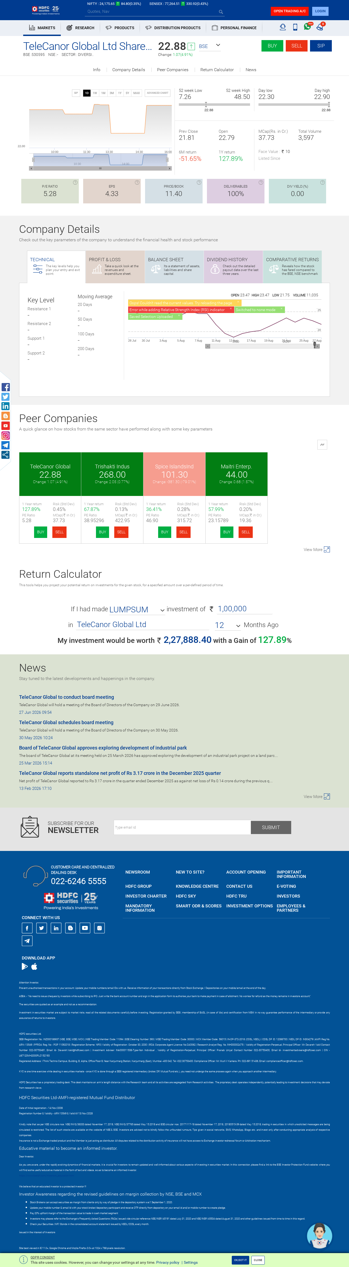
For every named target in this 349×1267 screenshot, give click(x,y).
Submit (271, 827)
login (320, 11)
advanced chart (157, 93)
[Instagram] (99, 928)
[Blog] (70, 928)
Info (96, 70)
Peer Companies (172, 70)
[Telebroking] (283, 27)
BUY (40, 532)
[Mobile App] (295, 27)
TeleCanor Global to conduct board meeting (66, 697)
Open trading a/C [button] (290, 11)
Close (258, 1260)
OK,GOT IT (240, 1260)
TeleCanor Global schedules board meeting (66, 722)
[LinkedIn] (56, 928)
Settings (191, 1262)
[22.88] (205, 104)
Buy (272, 46)
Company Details (128, 70)
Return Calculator (217, 70)
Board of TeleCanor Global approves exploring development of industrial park (103, 748)
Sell (296, 46)
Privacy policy (167, 1262)
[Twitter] (41, 928)
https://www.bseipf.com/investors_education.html (46, 1175)
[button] (210, 46)
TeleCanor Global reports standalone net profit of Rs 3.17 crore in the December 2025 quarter (120, 773)
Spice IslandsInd (174, 467)
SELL (59, 532)
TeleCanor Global (50, 467)
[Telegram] (27, 940)
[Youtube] (85, 928)
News (251, 70)
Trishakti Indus (112, 467)
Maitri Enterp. (236, 467)
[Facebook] (27, 928)
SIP (321, 46)
